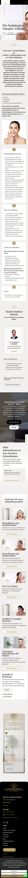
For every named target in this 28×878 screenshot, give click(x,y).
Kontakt (14, 351)
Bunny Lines (8, 470)
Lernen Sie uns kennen (12, 384)
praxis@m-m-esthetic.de (12, 817)
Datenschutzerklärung (8, 856)
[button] (24, 476)
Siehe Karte (5, 805)
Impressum (5, 854)
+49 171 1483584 (7, 696)
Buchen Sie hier (14, 422)
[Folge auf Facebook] (4, 822)
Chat (6, 741)
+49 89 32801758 (7, 694)
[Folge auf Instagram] (7, 822)
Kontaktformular (9, 850)
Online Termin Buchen (9, 754)
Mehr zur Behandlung (12, 480)
